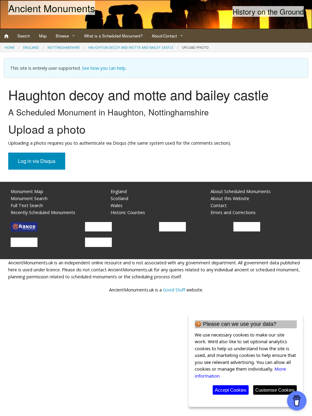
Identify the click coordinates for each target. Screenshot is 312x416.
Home (10, 47)
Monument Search (29, 198)
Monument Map (27, 191)
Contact (219, 205)
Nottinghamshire (64, 47)
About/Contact (164, 36)
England (31, 47)
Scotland (119, 198)
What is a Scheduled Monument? (113, 36)
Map (43, 36)
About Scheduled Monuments (241, 191)
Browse (62, 36)
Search (23, 36)
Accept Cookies (230, 390)
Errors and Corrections (233, 212)
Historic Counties (128, 212)
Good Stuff (174, 290)
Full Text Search (27, 205)
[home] (6, 36)
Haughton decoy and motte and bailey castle (130, 47)
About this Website (230, 198)
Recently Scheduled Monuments (43, 212)
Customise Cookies (275, 390)
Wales (116, 205)
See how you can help (104, 68)
